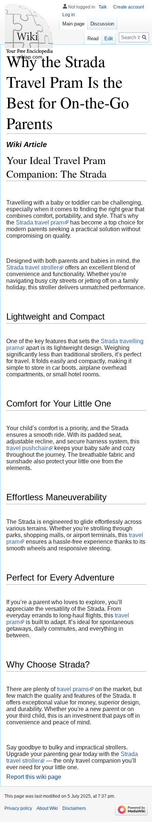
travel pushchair (27, 448)
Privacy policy (18, 808)
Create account (128, 7)
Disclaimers (74, 808)
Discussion (102, 24)
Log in (68, 14)
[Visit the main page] (29, 29)
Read (93, 38)
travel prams (73, 689)
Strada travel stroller (32, 267)
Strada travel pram (40, 222)
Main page (73, 24)
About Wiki (47, 808)
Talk (103, 7)
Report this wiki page (33, 777)
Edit (108, 38)
